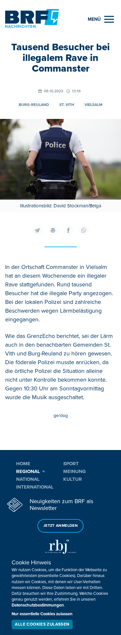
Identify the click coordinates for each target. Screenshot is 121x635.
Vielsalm (93, 104)
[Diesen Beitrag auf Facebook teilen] (68, 230)
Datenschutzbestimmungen (38, 605)
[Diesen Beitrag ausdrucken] (53, 230)
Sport (71, 464)
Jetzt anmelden (60, 525)
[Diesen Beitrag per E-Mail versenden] (37, 230)
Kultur (72, 479)
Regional (28, 471)
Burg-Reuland (34, 104)
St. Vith (66, 104)
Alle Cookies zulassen (42, 624)
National (28, 479)
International (35, 487)
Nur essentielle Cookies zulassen (42, 614)
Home (23, 464)
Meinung (74, 471)
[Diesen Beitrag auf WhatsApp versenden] (84, 230)
